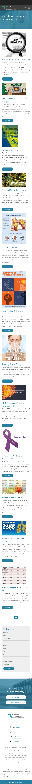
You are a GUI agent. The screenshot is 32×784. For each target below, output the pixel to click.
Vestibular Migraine (10, 149)
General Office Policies (10, 757)
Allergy (5, 635)
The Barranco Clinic (8, 661)
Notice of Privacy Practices (11, 760)
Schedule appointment (16, 702)
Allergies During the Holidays (14, 190)
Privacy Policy (10, 753)
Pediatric (5, 658)
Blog (7, 25)
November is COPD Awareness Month (15, 540)
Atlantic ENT (6, 638)
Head (4, 642)
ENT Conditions (17, 736)
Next (16, 617)
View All (8, 668)
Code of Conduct (22, 760)
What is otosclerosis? (10, 247)
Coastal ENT (6, 664)
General (5, 645)
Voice (4, 648)
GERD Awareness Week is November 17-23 (13, 404)
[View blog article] (14, 44)
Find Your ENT (17, 727)
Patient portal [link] (16, 732)
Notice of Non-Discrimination (21, 751)
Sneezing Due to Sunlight (12, 364)
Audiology (5, 632)
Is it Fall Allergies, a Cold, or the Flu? (15, 589)
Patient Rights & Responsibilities (21, 762)
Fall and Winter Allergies (12, 497)
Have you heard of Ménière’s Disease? (14, 312)
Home (3, 25)
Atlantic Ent (13, 25)
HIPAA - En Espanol (22, 755)
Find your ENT (17, 697)
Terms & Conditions (8, 762)
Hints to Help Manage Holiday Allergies (14, 100)
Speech (5, 654)
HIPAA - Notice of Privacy (10, 755)
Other (4, 651)
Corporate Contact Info (19, 753)
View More (7, 79)
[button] (29, 8)
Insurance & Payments (21, 757)
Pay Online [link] (16, 741)
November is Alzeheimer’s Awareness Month (12, 457)
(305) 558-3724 (10, 776)
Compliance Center (8, 751)
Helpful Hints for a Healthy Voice (16, 59)
